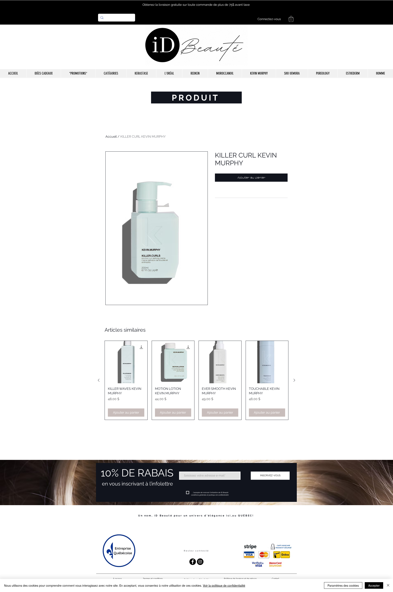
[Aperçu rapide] (126, 362)
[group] (196, 380)
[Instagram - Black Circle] (200, 561)
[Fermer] (388, 585)
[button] (291, 19)
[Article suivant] (294, 380)
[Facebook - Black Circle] (192, 561)
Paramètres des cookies (343, 585)
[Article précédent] (98, 380)
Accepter (374, 585)
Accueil (111, 136)
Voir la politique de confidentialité (224, 585)
